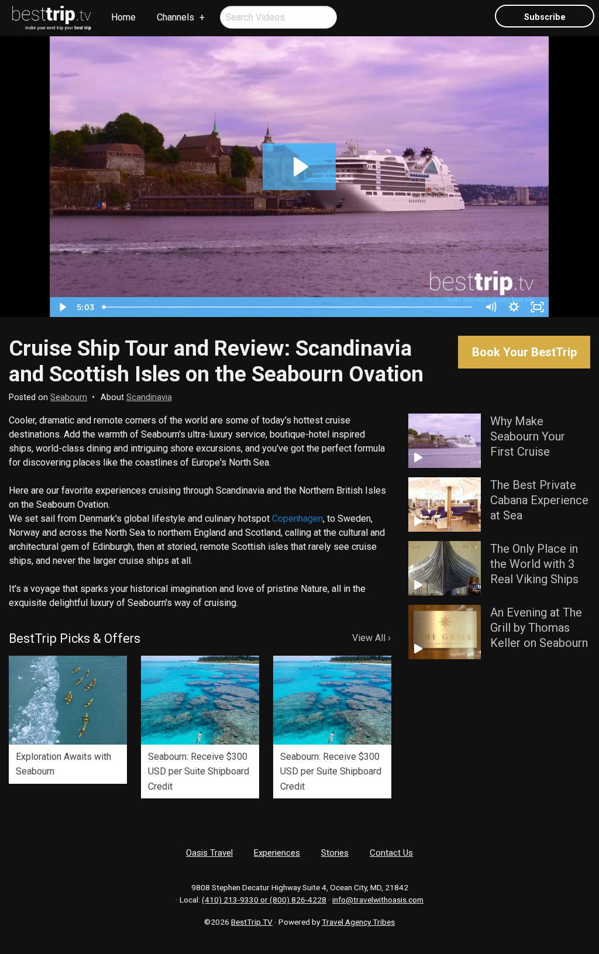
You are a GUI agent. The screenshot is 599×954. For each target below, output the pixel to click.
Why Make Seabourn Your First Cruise (527, 436)
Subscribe (545, 17)
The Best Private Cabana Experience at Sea (539, 500)
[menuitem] (52, 18)
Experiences (277, 853)
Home (123, 17)
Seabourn (68, 397)
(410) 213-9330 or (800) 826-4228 (264, 899)
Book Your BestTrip (524, 352)
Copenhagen (297, 518)
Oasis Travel (209, 853)
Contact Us (391, 853)
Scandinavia (149, 397)
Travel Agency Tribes (358, 922)
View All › (371, 637)
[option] (68, 720)
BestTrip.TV (252, 922)
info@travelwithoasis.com (378, 899)
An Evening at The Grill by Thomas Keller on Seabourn (539, 627)
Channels (175, 17)
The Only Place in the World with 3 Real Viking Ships (534, 564)
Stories (335, 853)
